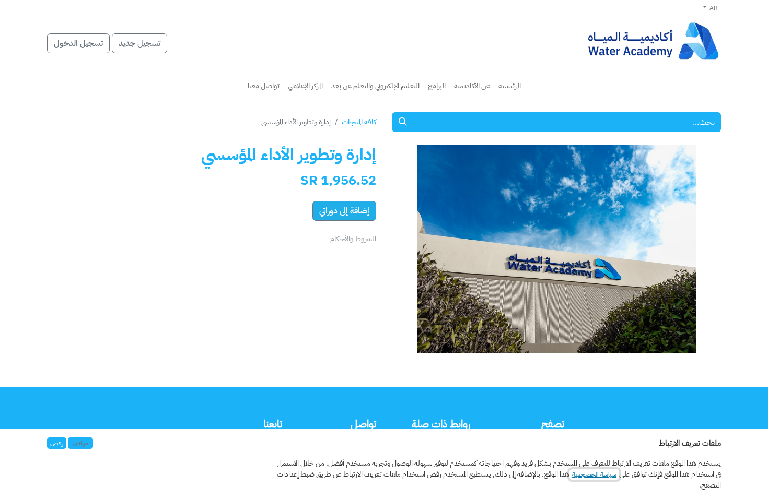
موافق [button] (80, 443)
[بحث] (403, 122)
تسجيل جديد (139, 43)
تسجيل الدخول (78, 43)
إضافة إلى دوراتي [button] (344, 211)
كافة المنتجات (359, 121)
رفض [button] (56, 443)
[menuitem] (509, 86)
